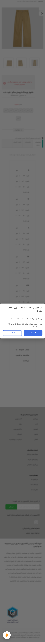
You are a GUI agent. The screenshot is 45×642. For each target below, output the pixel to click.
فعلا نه (12, 333)
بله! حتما (33, 333)
